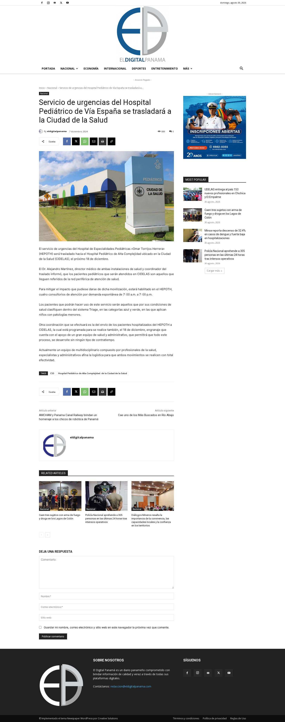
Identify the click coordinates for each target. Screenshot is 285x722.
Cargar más (213, 270)
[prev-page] (41, 534)
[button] (241, 69)
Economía (91, 68)
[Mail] (55, 2)
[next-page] (47, 534)
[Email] (94, 141)
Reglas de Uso (238, 718)
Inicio (42, 88)
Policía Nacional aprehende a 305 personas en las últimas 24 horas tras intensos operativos (106, 518)
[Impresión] (102, 141)
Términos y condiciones (186, 718)
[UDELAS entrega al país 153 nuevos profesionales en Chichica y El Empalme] (192, 194)
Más (186, 68)
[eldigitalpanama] (41, 131)
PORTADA (48, 68)
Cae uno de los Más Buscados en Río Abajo (146, 415)
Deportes (139, 68)
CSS (52, 373)
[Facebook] (42, 2)
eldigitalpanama (57, 131)
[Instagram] (48, 2)
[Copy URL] (111, 141)
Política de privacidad (215, 718)
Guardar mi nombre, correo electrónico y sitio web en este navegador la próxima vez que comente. (106, 627)
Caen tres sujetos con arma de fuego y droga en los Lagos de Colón (223, 213)
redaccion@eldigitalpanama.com (131, 686)
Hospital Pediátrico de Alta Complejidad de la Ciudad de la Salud (92, 373)
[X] (61, 2)
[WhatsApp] (85, 141)
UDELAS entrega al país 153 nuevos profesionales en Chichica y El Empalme (225, 193)
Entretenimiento (164, 68)
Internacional (115, 68)
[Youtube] (67, 2)
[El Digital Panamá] (142, 35)
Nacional (67, 68)
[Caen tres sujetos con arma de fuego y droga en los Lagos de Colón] (60, 496)
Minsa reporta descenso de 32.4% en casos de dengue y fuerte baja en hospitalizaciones (225, 234)
